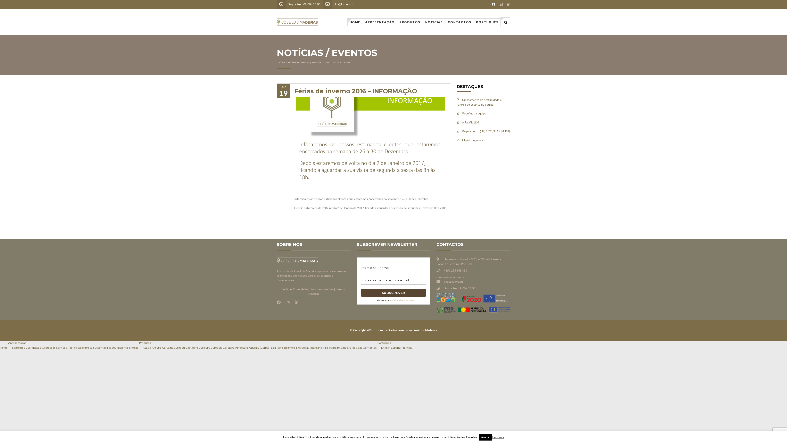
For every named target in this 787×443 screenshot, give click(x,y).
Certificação (33, 347)
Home (355, 22)
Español (396, 347)
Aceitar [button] (485, 437)
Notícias (434, 22)
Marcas (133, 347)
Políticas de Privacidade (402, 300)
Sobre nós (18, 347)
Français (407, 347)
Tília (325, 347)
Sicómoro (290, 347)
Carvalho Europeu (173, 347)
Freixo (279, 347)
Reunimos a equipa (474, 113)
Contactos (459, 22)
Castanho (191, 347)
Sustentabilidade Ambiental (111, 347)
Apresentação (380, 22)
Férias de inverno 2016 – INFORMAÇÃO (355, 91)
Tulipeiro (334, 347)
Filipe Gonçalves (472, 140)
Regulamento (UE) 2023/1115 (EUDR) (486, 131)
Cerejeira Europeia (210, 347)
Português (487, 22)
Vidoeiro (345, 347)
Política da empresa (80, 347)
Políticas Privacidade (294, 289)
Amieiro (156, 347)
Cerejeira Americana (236, 347)
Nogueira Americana (309, 347)
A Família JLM (470, 122)
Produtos (409, 22)
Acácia (147, 347)
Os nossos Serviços (54, 347)
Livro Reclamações (321, 289)
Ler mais (498, 437)
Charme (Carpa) (259, 347)
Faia (272, 347)
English (385, 347)
